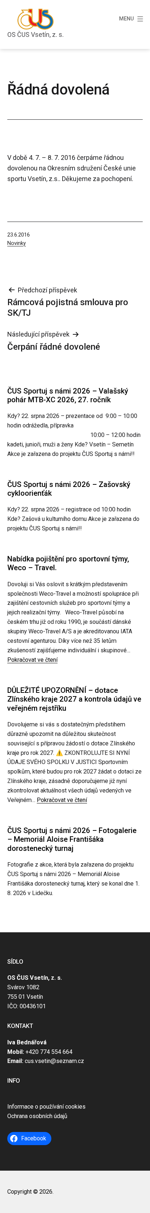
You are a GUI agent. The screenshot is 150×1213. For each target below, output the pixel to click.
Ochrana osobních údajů (37, 1116)
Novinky (16, 243)
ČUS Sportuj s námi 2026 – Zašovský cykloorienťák (68, 489)
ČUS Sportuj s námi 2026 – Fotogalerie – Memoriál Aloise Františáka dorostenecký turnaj (72, 839)
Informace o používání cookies (46, 1106)
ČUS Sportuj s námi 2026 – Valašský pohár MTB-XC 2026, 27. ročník (67, 395)
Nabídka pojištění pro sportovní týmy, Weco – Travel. (68, 563)
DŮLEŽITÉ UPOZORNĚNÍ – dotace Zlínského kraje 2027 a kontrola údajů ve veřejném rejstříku (74, 699)
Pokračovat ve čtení (32, 659)
